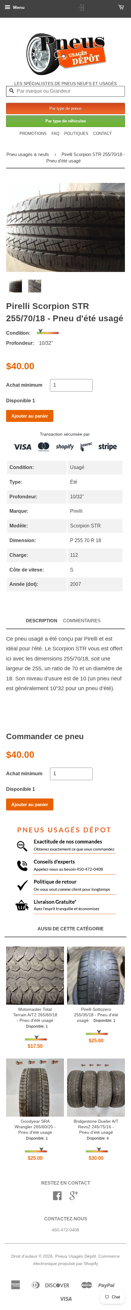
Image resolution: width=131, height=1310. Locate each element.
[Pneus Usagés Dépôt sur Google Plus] (73, 1198)
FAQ (55, 133)
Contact (102, 133)
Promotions (33, 133)
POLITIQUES (76, 133)
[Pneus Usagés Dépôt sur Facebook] (57, 1198)
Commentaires (82, 620)
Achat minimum (24, 385)
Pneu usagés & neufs (27, 154)
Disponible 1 (20, 400)
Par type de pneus (65, 108)
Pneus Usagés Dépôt (75, 1256)
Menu (18, 7)
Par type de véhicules (65, 121)
